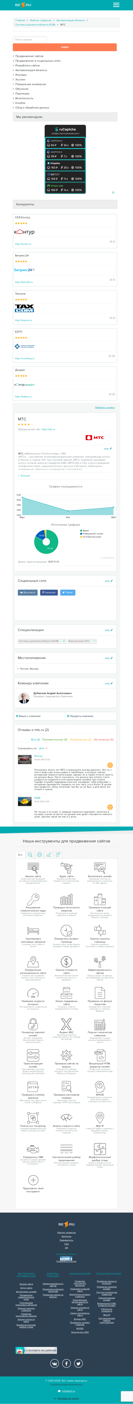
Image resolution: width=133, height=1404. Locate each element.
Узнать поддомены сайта (80, 1314)
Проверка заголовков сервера (26, 1315)
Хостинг (20, 79)
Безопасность (23, 98)
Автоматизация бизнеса (71, 20)
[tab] (30, 855)
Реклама (20, 75)
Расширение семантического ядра (26, 1297)
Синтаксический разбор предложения (107, 1320)
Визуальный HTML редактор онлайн (106, 1305)
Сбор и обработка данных (31, 107)
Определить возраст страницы (79, 1296)
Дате (42, 748)
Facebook (50, 592)
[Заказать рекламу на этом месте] (113, 192)
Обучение (21, 89)
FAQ (66, 1244)
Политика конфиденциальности (66, 1384)
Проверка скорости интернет (107, 1282)
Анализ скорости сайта (26, 1321)
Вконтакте (29, 592)
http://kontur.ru (23, 244)
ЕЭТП (18, 332)
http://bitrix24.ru (24, 282)
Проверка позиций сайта (80, 1290)
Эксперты (66, 1236)
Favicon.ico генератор (106, 1310)
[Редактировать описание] (108, 448)
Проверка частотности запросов (80, 1283)
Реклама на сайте (68, 1398)
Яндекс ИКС (80, 1319)
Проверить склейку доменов (80, 1324)
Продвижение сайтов (28, 56)
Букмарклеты (66, 1240)
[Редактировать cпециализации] (109, 630)
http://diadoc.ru (23, 396)
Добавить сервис (105, 407)
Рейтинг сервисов (40, 20)
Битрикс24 (22, 255)
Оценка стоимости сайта (80, 1309)
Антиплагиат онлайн (26, 1292)
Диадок (20, 370)
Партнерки (21, 93)
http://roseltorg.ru (25, 358)
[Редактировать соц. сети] (109, 581)
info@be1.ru (68, 1391)
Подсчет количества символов (106, 1293)
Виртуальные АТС (82, 641)
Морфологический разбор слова (26, 1326)
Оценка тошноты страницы (26, 1309)
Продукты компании (81, 716)
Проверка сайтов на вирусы (53, 1296)
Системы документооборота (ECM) (35, 24)
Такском (20, 293)
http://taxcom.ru (23, 320)
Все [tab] (20, 854)
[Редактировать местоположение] (109, 658)
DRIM (37, 797)
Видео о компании (29, 716)
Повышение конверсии (30, 84)
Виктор (38, 756)
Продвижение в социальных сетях (37, 61)
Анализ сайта (26, 1284)
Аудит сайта (26, 1288)
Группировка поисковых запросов (26, 1304)
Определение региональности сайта (80, 1302)
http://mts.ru (48, 429)
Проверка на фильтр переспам (53, 1290)
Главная (20, 20)
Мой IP (106, 1315)
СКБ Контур (22, 217)
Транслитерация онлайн (106, 1299)
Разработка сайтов (27, 65)
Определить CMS (80, 1332)
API (66, 1248)
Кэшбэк (19, 103)
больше (25, 475)
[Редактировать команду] (109, 683)
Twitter (69, 592)
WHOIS (79, 1329)
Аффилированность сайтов (53, 1285)
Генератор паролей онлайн (107, 1288)
